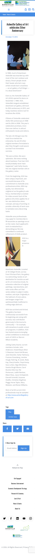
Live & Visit (17, 498)
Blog (9, 412)
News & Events (11, 14)
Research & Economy (17, 493)
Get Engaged (17, 478)
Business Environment (17, 483)
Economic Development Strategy (17, 488)
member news (12, 417)
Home (4, 14)
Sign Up (24, 448)
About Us (17, 509)
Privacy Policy (28, 547)
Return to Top (17, 468)
